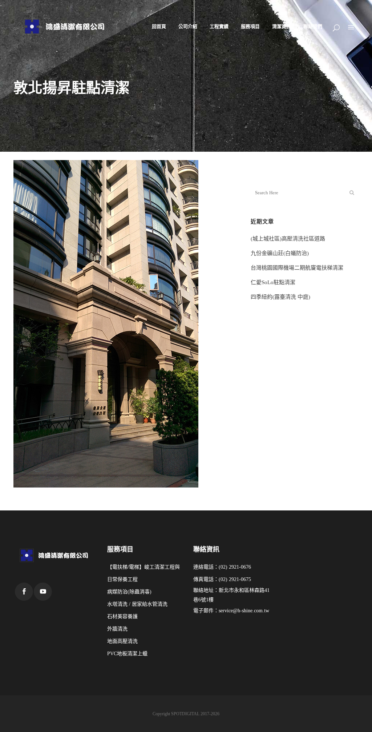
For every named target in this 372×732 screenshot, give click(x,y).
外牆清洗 (117, 629)
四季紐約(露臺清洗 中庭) (280, 297)
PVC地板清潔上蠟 (127, 653)
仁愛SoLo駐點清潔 (273, 282)
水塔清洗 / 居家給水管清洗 (137, 604)
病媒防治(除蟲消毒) (129, 591)
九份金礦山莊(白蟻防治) (280, 253)
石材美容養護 (122, 616)
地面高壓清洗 (122, 641)
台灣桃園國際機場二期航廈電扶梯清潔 (297, 268)
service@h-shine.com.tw (244, 610)
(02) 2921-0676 (235, 567)
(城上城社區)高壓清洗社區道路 (288, 239)
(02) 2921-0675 (235, 579)
